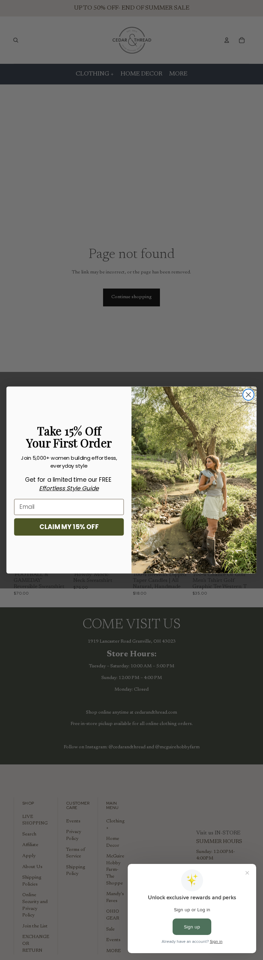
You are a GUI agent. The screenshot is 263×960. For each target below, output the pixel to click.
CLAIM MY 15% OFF (69, 526)
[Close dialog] (248, 394)
